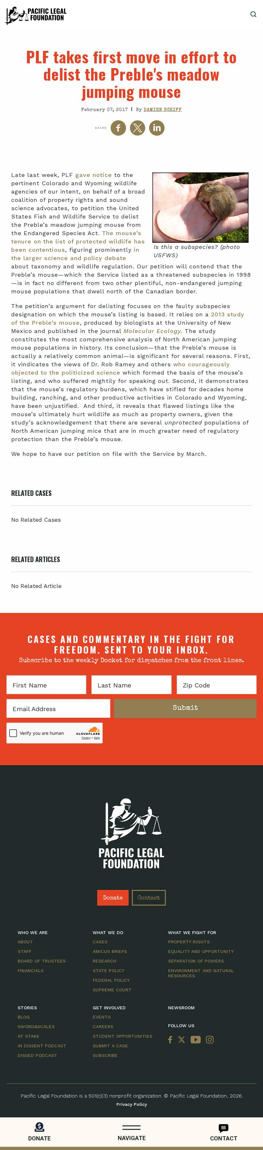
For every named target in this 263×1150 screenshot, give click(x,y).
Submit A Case (110, 1045)
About (25, 941)
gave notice (93, 174)
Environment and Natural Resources (201, 973)
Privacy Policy (131, 1104)
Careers (103, 1026)
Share (101, 128)
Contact (149, 898)
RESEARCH (104, 961)
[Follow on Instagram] (208, 1040)
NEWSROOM (181, 1007)
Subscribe (105, 1055)
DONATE (39, 1138)
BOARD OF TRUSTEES (42, 961)
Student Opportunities (122, 1036)
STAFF (24, 951)
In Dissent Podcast (42, 1045)
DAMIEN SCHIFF (163, 110)
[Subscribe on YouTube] (195, 1040)
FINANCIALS (31, 970)
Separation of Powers (196, 961)
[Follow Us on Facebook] (171, 1040)
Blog (24, 1016)
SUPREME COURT (112, 989)
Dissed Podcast (37, 1055)
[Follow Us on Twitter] (181, 1040)
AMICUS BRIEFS (110, 951)
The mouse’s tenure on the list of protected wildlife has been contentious (78, 241)
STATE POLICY (108, 970)
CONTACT (223, 1138)
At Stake (28, 1036)
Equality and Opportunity (201, 951)
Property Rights (189, 941)
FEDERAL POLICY (111, 980)
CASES (100, 941)
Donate (113, 898)
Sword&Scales (36, 1026)
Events (102, 1016)
